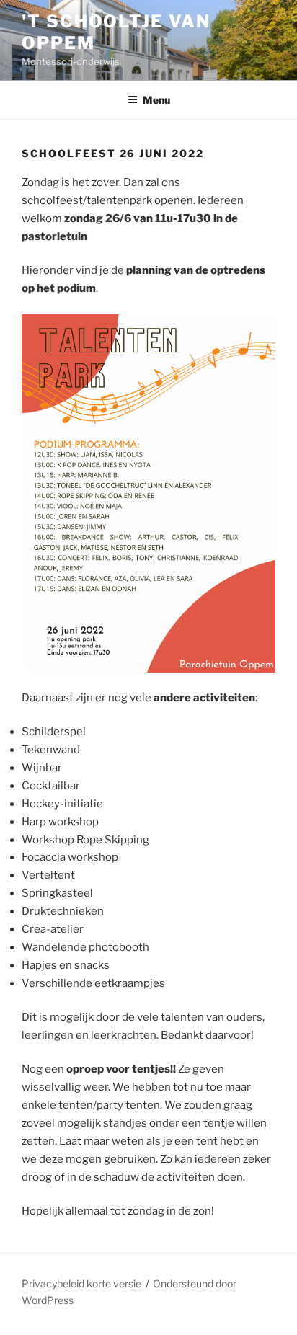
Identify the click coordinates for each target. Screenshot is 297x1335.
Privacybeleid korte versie (81, 1283)
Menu (156, 100)
